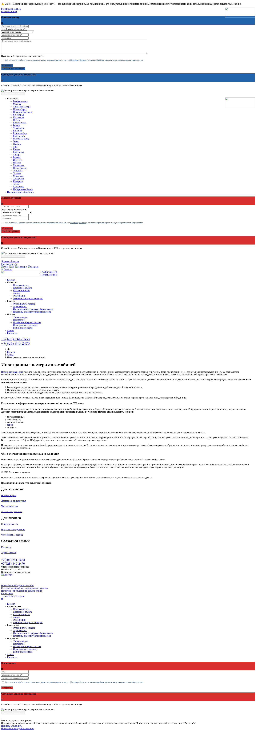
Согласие (82, 60)
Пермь (16, 120)
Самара (16, 154)
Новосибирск (20, 109)
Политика (74, 60)
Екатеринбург (20, 133)
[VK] (11, 266)
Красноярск (19, 136)
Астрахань (18, 186)
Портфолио (19, 319)
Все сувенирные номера (13, 93)
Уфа (15, 146)
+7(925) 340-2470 (48, 274)
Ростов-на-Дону (21, 138)
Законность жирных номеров (28, 298)
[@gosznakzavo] (33, 266)
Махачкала (18, 165)
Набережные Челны (23, 189)
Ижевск (17, 162)
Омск (16, 141)
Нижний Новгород (22, 112)
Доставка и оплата (22, 287)
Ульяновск (18, 176)
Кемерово (18, 181)
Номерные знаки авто (12, 372)
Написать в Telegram (13, 596)
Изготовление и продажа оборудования (33, 309)
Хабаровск (18, 178)
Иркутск (17, 160)
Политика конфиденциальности (17, 585)
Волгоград (18, 114)
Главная (11, 279)
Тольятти (17, 170)
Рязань (16, 125)
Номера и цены (21, 285)
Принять (5, 725)
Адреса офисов (8, 552)
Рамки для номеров (11, 9)
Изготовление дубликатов (20, 192)
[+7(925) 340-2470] (4, 266)
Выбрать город (20, 101)
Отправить (7, 65)
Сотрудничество (9, 524)
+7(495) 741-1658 (48, 272)
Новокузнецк (20, 168)
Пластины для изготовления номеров (32, 311)
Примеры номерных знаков (27, 322)
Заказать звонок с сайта (13, 69)
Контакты (12, 333)
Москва (17, 104)
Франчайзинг (20, 306)
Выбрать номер (9, 11)
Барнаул (17, 157)
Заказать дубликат (10, 231)
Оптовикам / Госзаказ (24, 303)
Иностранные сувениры (25, 325)
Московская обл (9, 264)
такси (10, 425)
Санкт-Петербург (22, 106)
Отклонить (16, 725)
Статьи (10, 330)
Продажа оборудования (13, 529)
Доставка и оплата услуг (13, 501)
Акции (16, 293)
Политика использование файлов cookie (21, 590)
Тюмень (17, 173)
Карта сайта (7, 593)
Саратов (17, 144)
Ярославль (18, 117)
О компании (19, 295)
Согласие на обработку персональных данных (24, 588)
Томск (16, 184)
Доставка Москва (10, 261)
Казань (16, 149)
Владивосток (19, 122)
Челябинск (18, 128)
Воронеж (17, 130)
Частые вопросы (21, 290)
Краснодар (18, 152)
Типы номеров (20, 317)
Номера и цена (8, 495)
